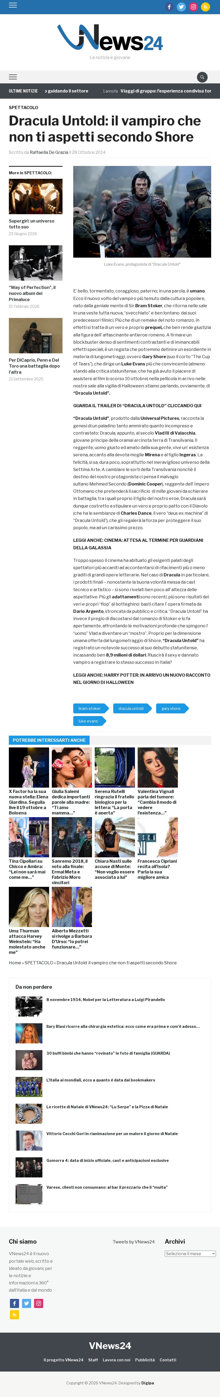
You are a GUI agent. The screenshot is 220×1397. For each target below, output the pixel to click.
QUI (197, 405)
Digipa (147, 1383)
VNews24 (110, 1345)
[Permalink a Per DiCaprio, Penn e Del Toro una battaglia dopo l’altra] (36, 337)
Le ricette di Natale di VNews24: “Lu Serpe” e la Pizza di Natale (107, 1107)
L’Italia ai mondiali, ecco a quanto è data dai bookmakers (100, 1080)
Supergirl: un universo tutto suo (31, 223)
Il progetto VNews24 (63, 1360)
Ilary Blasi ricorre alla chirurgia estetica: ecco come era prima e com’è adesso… (123, 1026)
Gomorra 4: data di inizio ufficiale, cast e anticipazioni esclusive (107, 1160)
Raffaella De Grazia (49, 152)
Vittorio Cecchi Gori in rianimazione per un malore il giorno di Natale (112, 1133)
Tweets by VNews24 (134, 1241)
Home (15, 962)
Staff (93, 1360)
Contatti (168, 1360)
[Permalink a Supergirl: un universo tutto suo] (36, 198)
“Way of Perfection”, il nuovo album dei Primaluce (32, 293)
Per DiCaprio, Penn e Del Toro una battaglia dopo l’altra (34, 366)
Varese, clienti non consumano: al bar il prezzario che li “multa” (107, 1187)
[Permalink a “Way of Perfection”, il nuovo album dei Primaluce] (36, 265)
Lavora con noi (116, 1360)
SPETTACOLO (23, 107)
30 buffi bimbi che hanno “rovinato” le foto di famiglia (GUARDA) (108, 1053)
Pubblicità (145, 1360)
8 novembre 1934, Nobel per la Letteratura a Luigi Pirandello (105, 999)
